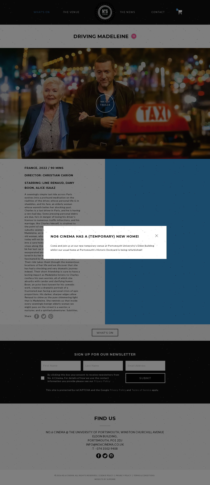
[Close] (156, 236)
